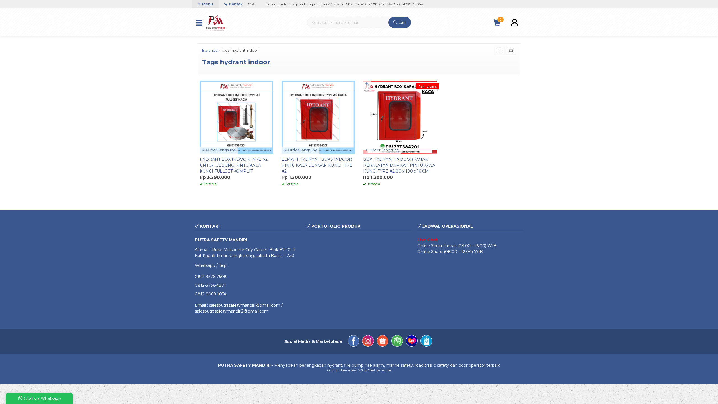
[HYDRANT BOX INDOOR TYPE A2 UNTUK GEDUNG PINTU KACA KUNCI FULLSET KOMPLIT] (236, 116)
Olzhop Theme (338, 370)
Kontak (235, 4)
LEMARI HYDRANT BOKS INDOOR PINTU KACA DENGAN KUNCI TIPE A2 (317, 165)
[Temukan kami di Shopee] (382, 341)
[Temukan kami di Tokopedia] (397, 341)
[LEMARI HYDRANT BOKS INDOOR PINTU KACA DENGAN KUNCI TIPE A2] (318, 116)
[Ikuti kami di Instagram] (368, 341)
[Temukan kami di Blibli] (426, 341)
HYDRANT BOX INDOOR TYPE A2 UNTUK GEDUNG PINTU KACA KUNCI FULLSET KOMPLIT (234, 165)
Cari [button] (401, 22)
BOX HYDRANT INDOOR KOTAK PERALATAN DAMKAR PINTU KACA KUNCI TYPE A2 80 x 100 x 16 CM (399, 165)
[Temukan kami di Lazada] (412, 341)
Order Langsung (220, 150)
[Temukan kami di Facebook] (353, 341)
